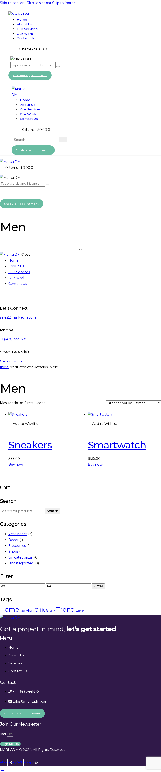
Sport (52, 610)
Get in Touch (11, 361)
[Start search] (63, 139)
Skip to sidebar (39, 3)
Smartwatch (117, 445)
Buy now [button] (15, 464)
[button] (23, 424)
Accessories (17, 534)
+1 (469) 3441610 (13, 339)
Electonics (17, 546)
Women (80, 610)
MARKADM (9, 750)
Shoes (13, 552)
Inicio (4, 367)
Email (3, 734)
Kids (22, 610)
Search (52, 511)
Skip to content (13, 3)
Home (9, 609)
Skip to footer (63, 3)
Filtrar (98, 586)
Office (42, 610)
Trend (65, 609)
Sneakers (30, 445)
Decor (13, 540)
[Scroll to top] (2, 769)
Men (29, 610)
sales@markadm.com (18, 317)
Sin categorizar (20, 557)
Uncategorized (21, 563)
